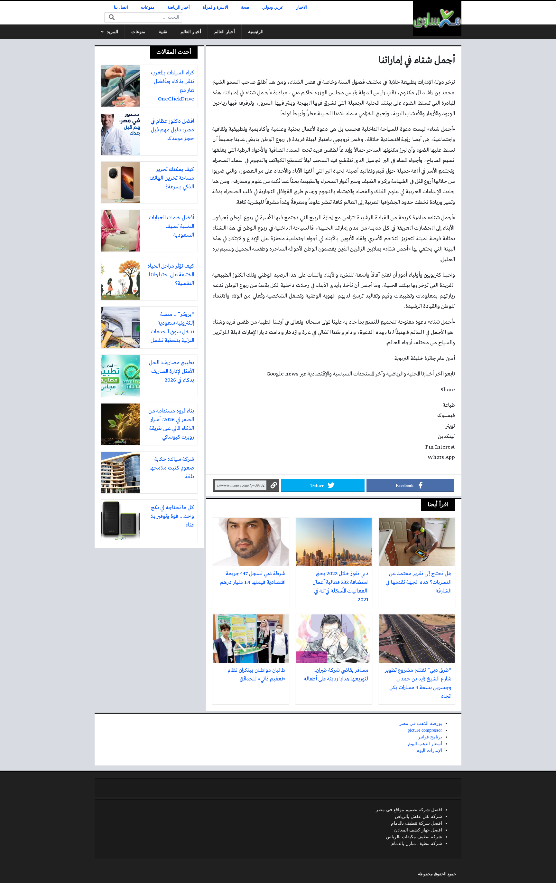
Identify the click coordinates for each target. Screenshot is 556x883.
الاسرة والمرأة (215, 7)
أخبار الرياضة (178, 7)
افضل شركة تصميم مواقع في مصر (409, 809)
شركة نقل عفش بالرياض (418, 816)
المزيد (112, 31)
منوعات (147, 7)
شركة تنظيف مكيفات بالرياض (414, 836)
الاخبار (301, 7)
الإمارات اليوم (429, 750)
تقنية (163, 31)
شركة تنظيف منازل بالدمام (416, 843)
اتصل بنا (121, 7)
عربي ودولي (272, 7)
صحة (245, 7)
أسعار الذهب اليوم (425, 743)
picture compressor (425, 730)
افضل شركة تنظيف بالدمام (416, 823)
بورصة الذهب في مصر (420, 723)
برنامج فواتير (430, 737)
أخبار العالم (224, 31)
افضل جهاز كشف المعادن (418, 830)
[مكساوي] (437, 18)
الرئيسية (256, 31)
